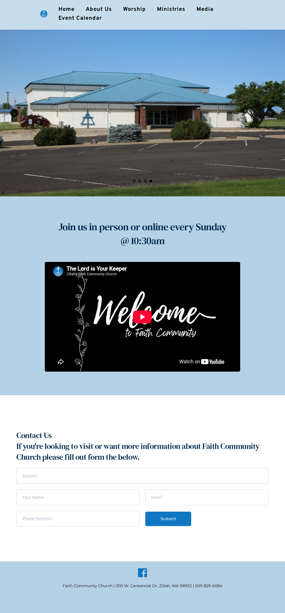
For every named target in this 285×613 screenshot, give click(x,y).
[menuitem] (66, 9)
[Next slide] (271, 113)
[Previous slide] (14, 113)
